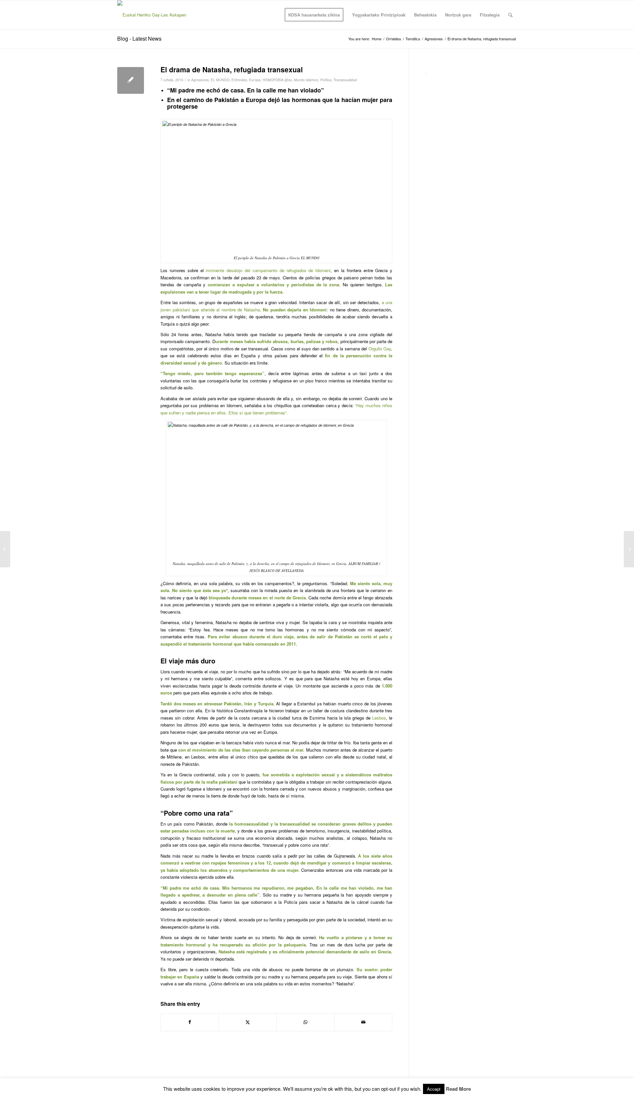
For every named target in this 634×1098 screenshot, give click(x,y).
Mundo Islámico (306, 79)
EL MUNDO (220, 79)
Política (326, 79)
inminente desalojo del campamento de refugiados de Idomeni (268, 270)
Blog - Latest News (139, 38)
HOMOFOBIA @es (277, 79)
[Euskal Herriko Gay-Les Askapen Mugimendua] (160, 14)
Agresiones (200, 79)
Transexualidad (345, 79)
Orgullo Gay (380, 348)
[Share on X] (247, 1022)
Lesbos (379, 718)
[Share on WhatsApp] (305, 1022)
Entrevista (239, 79)
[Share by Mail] (363, 1022)
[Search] (510, 14)
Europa (255, 79)
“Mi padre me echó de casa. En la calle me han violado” (245, 90)
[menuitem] (314, 14)
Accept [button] (433, 1089)
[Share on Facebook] (190, 1022)
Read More (458, 1088)
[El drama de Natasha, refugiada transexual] (130, 80)
